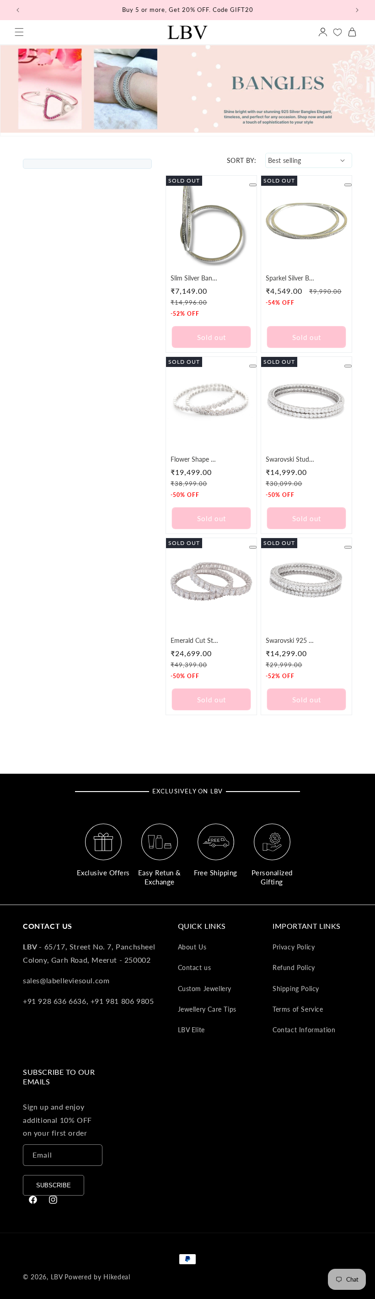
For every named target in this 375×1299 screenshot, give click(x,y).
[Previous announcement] (18, 10)
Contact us (194, 967)
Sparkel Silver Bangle (290, 278)
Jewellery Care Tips (207, 1009)
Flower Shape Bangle (195, 459)
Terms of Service (298, 1009)
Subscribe (53, 1185)
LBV (57, 1277)
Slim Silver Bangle (195, 278)
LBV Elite (191, 1030)
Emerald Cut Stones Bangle (195, 640)
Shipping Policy (296, 988)
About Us (192, 947)
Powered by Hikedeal (97, 1277)
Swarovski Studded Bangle (290, 459)
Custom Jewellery (205, 988)
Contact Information (304, 1030)
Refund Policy (294, 967)
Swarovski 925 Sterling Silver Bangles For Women (290, 640)
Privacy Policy (294, 947)
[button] (19, 32)
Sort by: (241, 160)
